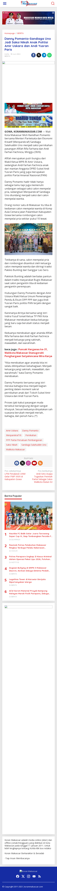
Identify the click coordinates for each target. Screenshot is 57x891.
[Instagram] (28, 463)
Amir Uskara (12, 430)
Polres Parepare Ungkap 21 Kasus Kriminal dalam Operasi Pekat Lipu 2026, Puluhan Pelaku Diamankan (30, 558)
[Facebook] (16, 463)
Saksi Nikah (11, 444)
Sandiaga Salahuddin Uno (33, 444)
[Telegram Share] (44, 55)
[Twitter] (22, 463)
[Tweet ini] (38, 55)
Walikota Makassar (15, 449)
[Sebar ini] (33, 55)
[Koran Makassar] (29, 3)
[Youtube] (34, 463)
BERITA (7, 56)
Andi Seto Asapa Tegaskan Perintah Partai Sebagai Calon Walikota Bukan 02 (42, 476)
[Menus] (4, 3)
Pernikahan (30, 435)
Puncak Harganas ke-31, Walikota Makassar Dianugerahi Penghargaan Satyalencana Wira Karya (28, 353)
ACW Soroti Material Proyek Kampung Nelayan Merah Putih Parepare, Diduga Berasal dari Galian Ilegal (29, 592)
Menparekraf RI (13, 435)
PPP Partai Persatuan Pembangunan (24, 440)
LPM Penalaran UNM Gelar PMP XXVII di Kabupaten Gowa (15, 475)
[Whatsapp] (49, 55)
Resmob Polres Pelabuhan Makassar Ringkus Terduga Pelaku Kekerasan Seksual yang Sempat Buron (27, 546)
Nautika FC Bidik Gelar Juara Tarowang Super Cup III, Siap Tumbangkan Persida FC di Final (30, 535)
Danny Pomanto (30, 430)
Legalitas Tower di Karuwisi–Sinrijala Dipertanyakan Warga (27, 580)
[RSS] (40, 463)
